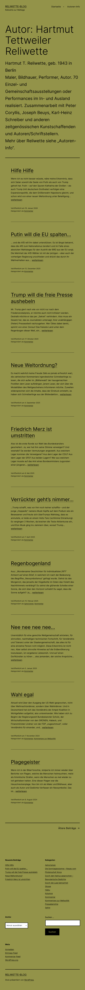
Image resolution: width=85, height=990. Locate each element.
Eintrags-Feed (11, 953)
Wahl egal (22, 694)
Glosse (48, 886)
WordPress (29, 980)
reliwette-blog (16, 6)
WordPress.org (11, 960)
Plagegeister (25, 762)
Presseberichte (51, 904)
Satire (47, 908)
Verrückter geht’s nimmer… (42, 499)
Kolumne (49, 893)
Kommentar (28, 211)
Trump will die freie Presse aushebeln (21, 872)
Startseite (56, 6)
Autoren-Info (73, 6)
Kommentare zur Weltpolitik (45, 739)
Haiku (47, 890)
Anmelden (9, 949)
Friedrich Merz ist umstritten (17, 879)
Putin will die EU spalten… (41, 234)
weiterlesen (16, 200)
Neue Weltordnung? (34, 365)
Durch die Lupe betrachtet (56, 883)
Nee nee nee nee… (33, 627)
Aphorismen (29, 604)
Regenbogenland (31, 563)
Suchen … (49, 917)
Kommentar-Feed (12, 956)
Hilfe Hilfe (22, 170)
